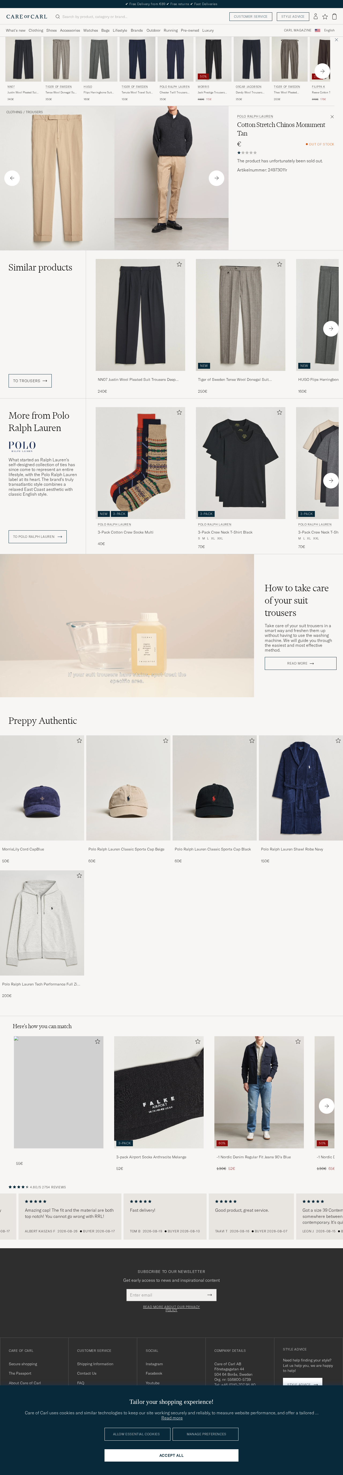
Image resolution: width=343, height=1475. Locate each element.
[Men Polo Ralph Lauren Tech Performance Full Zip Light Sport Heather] (42, 923)
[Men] (58, 1092)
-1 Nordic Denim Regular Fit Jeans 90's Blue (254, 1157)
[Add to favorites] (178, 265)
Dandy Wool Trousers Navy (249, 92)
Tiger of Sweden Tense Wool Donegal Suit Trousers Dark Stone (233, 379)
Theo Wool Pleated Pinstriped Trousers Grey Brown (289, 92)
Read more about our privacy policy (171, 1308)
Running (171, 30)
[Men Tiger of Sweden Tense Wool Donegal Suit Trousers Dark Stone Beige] (61, 59)
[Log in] (316, 16)
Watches (90, 30)
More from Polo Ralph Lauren (39, 421)
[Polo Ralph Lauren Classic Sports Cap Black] (215, 844)
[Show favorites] (325, 16)
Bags (105, 30)
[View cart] (334, 16)
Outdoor (154, 30)
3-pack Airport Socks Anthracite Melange (151, 1157)
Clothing (36, 30)
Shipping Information (95, 1363)
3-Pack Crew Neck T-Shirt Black (225, 532)
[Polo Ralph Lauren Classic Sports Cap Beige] (128, 844)
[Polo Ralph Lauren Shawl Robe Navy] (301, 844)
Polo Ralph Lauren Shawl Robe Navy (292, 849)
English (329, 30)
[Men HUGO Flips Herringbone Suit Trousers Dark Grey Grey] (99, 59)
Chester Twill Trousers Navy (173, 92)
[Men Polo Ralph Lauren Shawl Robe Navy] (301, 788)
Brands (137, 30)
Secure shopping (23, 1363)
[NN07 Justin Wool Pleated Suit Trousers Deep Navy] (140, 374)
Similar (40, 267)
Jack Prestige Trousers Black (211, 92)
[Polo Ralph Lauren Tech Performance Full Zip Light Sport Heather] (42, 979)
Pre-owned (190, 30)
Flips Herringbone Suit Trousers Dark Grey (98, 92)
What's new (15, 30)
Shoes (51, 30)
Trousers (34, 112)
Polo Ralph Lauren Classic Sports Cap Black (213, 849)
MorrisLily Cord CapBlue (23, 849)
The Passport (20, 1373)
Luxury (208, 30)
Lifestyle (120, 30)
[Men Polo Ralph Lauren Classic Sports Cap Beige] (128, 788)
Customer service (251, 16)
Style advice (293, 16)
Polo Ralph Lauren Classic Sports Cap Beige (126, 849)
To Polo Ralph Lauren (34, 537)
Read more (297, 663)
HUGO (88, 87)
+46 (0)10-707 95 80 (238, 1384)
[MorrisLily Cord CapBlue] (42, 844)
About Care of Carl (25, 1383)
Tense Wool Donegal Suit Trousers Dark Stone (61, 92)
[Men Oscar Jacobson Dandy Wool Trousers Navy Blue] (252, 59)
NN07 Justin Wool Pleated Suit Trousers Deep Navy (137, 379)
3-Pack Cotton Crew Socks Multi (126, 532)
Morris (203, 87)
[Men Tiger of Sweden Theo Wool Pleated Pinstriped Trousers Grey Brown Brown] (290, 59)
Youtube (152, 1383)
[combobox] (329, 30)
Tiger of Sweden (59, 87)
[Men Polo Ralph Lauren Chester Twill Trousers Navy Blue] (175, 59)
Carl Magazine (298, 30)
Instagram (154, 1363)
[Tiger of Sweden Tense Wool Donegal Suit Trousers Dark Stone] (240, 374)
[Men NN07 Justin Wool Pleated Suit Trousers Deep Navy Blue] (23, 59)
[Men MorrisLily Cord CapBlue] (42, 788)
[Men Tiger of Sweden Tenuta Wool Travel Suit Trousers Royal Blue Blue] (137, 59)
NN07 (11, 87)
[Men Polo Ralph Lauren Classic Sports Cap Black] (215, 788)
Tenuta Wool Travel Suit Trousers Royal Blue (136, 92)
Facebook (154, 1373)
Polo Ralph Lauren (174, 87)
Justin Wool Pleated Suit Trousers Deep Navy (22, 92)
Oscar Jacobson (248, 87)
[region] (171, 1216)
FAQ (80, 1383)
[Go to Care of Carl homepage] (26, 16)
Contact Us (86, 1373)
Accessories (70, 30)
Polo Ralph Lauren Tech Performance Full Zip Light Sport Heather (40, 984)
